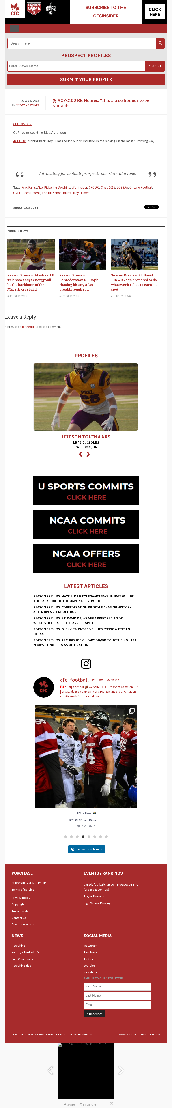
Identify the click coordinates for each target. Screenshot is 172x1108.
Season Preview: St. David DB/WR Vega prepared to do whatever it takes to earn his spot (134, 282)
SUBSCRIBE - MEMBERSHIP (29, 883)
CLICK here (155, 12)
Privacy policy (21, 898)
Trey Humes (81, 193)
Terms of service (23, 890)
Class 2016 (108, 187)
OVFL (17, 193)
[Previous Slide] (50, 1068)
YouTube (89, 966)
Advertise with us (23, 924)
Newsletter (91, 972)
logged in (28, 327)
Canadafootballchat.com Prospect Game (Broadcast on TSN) (111, 887)
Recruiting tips (21, 966)
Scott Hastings (27, 105)
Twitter (88, 959)
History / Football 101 (26, 952)
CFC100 (94, 187)
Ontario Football (140, 187)
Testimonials (20, 911)
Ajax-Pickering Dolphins (53, 187)
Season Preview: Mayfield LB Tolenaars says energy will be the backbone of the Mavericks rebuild (30, 282)
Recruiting (18, 946)
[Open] (86, 756)
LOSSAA (122, 187)
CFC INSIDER (22, 124)
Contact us (19, 918)
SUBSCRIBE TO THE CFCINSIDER (106, 12)
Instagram (90, 946)
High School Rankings (98, 903)
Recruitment (31, 193)
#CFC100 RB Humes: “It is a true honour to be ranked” (100, 103)
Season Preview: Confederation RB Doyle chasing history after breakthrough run (79, 282)
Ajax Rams (29, 187)
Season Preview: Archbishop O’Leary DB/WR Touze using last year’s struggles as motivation (85, 642)
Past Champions (22, 959)
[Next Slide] (122, 1068)
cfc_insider (79, 187)
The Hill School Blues (56, 193)
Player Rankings (94, 896)
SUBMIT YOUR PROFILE (86, 79)
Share (71, 1104)
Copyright (18, 904)
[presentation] (80, 453)
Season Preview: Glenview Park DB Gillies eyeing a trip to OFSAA (81, 631)
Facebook (90, 952)
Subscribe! (94, 1014)
